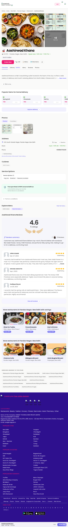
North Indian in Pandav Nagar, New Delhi (53, 373)
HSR (4, 456)
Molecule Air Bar (8, 484)
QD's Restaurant (8, 494)
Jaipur (5, 436)
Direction (63, 142)
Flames (35, 482)
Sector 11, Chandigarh (9, 463)
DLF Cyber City (7, 458)
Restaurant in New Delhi (33, 373)
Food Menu (13, 121)
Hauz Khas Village (8, 470)
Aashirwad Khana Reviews (37, 380)
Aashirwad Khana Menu (56, 383)
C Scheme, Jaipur (38, 463)
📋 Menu (25, 62)
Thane (35, 441)
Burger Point (37, 480)
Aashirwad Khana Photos (55, 376)
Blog (27, 498)
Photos (5, 121)
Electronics (37, 411)
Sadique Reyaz (15, 284)
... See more (62, 78)
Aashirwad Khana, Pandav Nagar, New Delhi (15, 380)
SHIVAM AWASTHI (16, 269)
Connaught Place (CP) (40, 467)
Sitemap (6, 501)
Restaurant (30, 11)
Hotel (44, 411)
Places (12, 501)
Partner (17, 501)
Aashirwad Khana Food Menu (11, 387)
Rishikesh (5, 444)
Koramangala (7, 453)
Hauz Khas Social (38, 494)
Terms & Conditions (53, 498)
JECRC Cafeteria (38, 487)
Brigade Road (37, 453)
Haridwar (36, 446)
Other (57, 411)
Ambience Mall (37, 458)
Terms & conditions (11, 199)
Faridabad (36, 434)
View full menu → (61, 206)
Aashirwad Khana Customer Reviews (13, 383)
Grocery (24, 411)
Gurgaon (36, 429)
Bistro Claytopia (38, 477)
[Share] (42, 62)
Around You (21, 498)
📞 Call (18, 62)
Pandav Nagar (21, 11)
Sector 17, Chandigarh (40, 460)
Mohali (5, 439)
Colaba (35, 465)
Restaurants (5, 411)
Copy (55, 142)
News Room (7, 498)
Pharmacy (50, 411)
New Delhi (13, 11)
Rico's (35, 491)
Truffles (5, 477)
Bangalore (6, 432)
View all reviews (33, 301)
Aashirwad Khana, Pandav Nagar (12, 376)
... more (61, 264)
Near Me (32, 498)
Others (6, 510)
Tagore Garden (38, 470)
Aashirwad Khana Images (29, 387)
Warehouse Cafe (38, 484)
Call (54, 524)
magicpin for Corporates (33, 501)
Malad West (6, 467)
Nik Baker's (6, 482)
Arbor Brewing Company (10, 480)
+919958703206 (61, 150)
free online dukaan (21, 396)
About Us (14, 498)
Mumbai (35, 439)
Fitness (30, 411)
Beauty (12, 411)
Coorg (35, 444)
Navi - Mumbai (7, 441)
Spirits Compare (41, 498)
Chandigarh (37, 432)
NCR (34, 436)
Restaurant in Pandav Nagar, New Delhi (13, 373)
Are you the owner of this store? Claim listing (14, 156)
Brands (23, 501)
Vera (43, 501)
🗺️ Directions (34, 62)
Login (57, 4)
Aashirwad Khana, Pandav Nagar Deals (35, 376)
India (7, 11)
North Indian (6, 165)
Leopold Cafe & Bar (39, 489)
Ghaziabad (6, 434)
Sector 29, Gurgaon (39, 456)
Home (3, 11)
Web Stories (57, 501)
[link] (11, 100)
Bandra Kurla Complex (9, 465)
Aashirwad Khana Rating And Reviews (36, 383)
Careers (50, 501)
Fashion (18, 411)
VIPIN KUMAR (14, 253)
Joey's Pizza (6, 491)
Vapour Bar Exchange (9, 487)
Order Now (8, 62)
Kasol (4, 446)
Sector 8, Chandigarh (9, 460)
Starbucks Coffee (8, 489)
